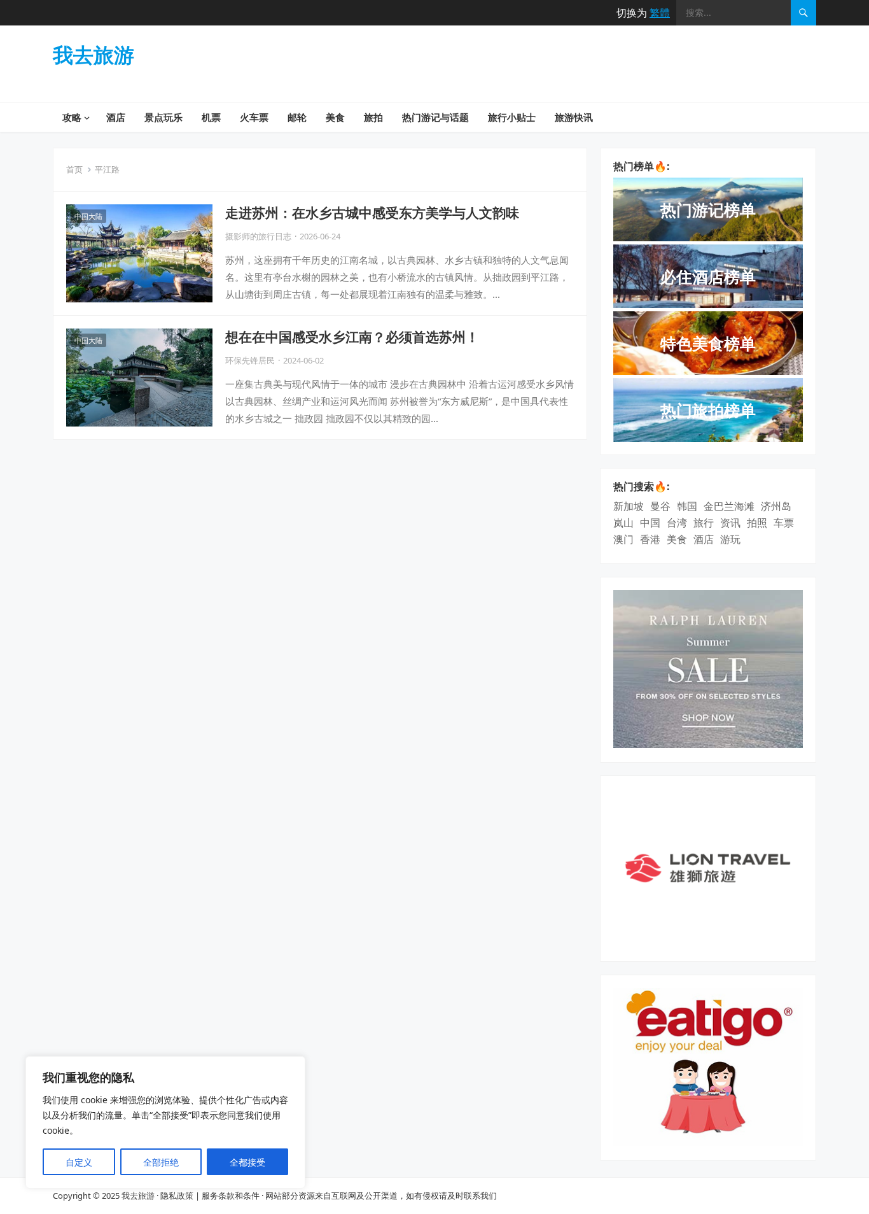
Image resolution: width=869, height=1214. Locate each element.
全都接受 (247, 1162)
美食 (335, 117)
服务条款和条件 (231, 1195)
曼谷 (660, 506)
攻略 (71, 117)
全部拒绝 (161, 1162)
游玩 (730, 539)
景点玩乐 (163, 117)
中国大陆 (88, 216)
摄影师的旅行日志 (258, 236)
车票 (784, 523)
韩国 (687, 506)
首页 (74, 169)
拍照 (757, 523)
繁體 (660, 13)
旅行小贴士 (512, 117)
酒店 (115, 117)
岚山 (623, 523)
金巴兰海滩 (729, 506)
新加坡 (628, 506)
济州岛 (776, 506)
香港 (650, 539)
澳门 (623, 539)
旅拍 (373, 117)
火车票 (254, 117)
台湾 (677, 523)
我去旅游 (93, 55)
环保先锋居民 (250, 360)
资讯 (730, 523)
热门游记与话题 (435, 117)
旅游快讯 (574, 117)
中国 (650, 523)
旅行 (703, 523)
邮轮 (297, 117)
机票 (211, 117)
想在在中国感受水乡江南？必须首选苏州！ (352, 337)
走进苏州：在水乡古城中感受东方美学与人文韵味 (372, 213)
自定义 (79, 1162)
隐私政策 (176, 1195)
